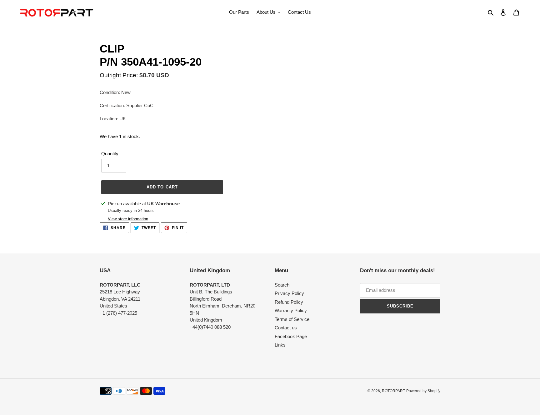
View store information (128, 219)
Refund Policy (289, 302)
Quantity (109, 153)
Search (282, 285)
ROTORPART (393, 391)
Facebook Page (291, 336)
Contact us (286, 327)
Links (280, 345)
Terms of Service (292, 319)
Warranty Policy (291, 310)
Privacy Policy (289, 293)
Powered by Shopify (423, 391)
